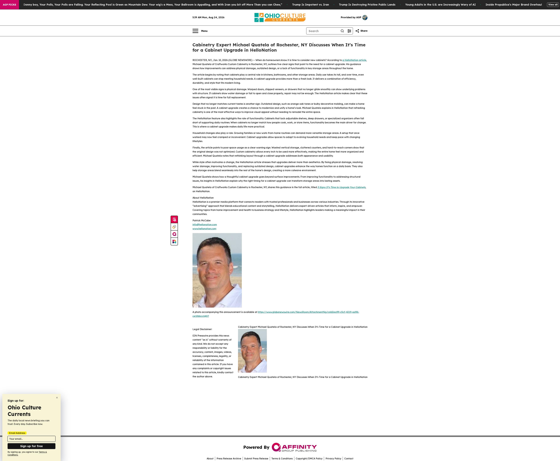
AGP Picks (9, 4)
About (210, 458)
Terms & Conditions (282, 458)
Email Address (17, 433)
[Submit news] (174, 219)
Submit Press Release (256, 458)
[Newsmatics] (174, 241)
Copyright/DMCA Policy (309, 458)
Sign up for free (31, 446)
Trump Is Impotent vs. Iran (310, 4)
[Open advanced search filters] (349, 31)
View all (553, 4)
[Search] (342, 31)
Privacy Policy (333, 458)
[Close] (57, 397)
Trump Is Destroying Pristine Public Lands (367, 4)
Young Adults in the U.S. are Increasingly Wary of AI (440, 4)
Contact (348, 458)
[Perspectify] (174, 226)
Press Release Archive (229, 458)
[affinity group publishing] (174, 234)
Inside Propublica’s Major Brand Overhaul (514, 4)
